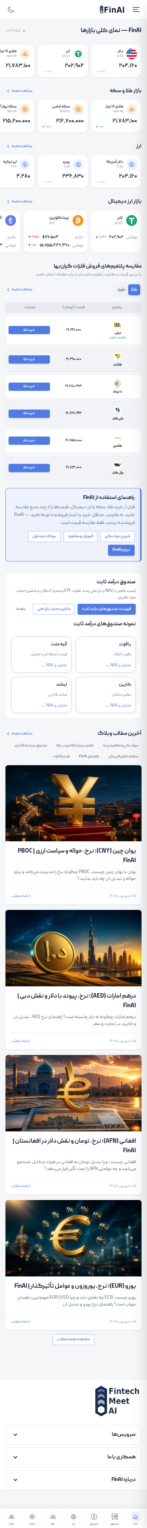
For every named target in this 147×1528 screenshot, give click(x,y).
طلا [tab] (134, 289)
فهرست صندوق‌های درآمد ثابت (106, 609)
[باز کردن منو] (136, 9)
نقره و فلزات (61, 756)
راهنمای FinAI (89, 756)
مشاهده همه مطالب (73, 1339)
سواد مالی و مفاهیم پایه (120, 745)
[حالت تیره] (10, 9)
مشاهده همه (22, 91)
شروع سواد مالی (117, 536)
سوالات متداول (44, 536)
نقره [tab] (121, 289)
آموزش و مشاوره (80, 536)
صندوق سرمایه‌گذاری (31, 745)
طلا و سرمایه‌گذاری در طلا (75, 745)
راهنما (21, 609)
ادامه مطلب (20, 896)
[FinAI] (112, 9)
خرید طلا (29, 330)
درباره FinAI (121, 550)
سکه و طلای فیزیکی (123, 756)
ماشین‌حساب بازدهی (53, 609)
